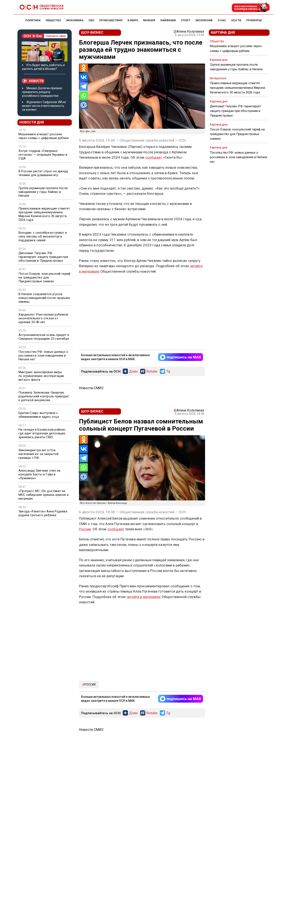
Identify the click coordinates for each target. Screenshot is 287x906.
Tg (168, 371)
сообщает (154, 157)
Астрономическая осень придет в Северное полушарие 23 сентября (43, 337)
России (85, 529)
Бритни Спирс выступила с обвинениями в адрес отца (38, 415)
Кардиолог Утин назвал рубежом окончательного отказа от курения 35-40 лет (43, 318)
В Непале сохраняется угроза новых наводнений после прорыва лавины (44, 298)
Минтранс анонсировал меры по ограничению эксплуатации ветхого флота (41, 376)
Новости (36, 81)
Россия (90, 684)
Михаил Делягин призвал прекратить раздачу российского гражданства (42, 91)
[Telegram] (83, 86)
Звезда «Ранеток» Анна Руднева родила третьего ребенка (42, 513)
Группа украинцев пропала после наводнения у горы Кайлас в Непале (43, 192)
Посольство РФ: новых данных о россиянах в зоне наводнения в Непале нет (43, 355)
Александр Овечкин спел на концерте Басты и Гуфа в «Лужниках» (39, 474)
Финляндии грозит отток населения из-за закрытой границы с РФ (38, 454)
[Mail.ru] (83, 105)
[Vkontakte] (83, 77)
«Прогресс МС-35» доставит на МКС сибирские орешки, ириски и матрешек (43, 494)
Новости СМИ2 (91, 388)
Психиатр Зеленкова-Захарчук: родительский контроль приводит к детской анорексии (43, 396)
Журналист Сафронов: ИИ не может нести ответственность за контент (44, 105)
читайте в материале (143, 597)
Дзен (133, 371)
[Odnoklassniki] (83, 68)
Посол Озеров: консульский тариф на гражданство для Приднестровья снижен (44, 277)
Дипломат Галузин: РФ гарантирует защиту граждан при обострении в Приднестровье (43, 257)
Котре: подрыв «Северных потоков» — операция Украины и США (42, 154)
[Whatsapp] (83, 96)
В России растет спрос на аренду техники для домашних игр (43, 173)
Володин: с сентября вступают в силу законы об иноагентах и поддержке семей (42, 236)
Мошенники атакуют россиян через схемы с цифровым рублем (43, 136)
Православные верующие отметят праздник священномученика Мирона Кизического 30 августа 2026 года (44, 214)
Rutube (151, 371)
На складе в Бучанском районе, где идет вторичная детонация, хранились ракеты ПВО (42, 433)
